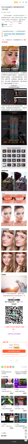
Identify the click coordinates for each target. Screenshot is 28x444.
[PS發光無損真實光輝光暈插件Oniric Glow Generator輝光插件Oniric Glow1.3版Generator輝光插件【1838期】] (7, 400)
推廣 (9, 12)
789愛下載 (3, 2)
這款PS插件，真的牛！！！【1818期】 (20, 408)
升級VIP (16, 347)
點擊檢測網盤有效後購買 (14, 351)
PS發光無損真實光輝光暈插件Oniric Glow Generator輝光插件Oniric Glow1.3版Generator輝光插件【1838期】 (7, 408)
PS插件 (4, 12)
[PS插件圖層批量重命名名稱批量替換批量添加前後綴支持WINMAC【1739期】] (20, 418)
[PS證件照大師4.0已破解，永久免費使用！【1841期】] (7, 383)
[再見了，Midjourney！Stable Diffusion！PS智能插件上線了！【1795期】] (7, 418)
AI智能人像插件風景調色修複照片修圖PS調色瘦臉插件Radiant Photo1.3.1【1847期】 (20, 391)
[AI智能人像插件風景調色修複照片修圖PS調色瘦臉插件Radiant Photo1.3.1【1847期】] (20, 383)
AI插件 (17, 389)
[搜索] (20, 2)
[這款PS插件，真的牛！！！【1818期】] (20, 400)
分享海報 (24, 367)
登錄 (5, 435)
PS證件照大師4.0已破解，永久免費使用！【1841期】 (7, 391)
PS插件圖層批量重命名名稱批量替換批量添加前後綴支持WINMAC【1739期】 (20, 426)
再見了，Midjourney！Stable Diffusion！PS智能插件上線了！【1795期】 (7, 426)
